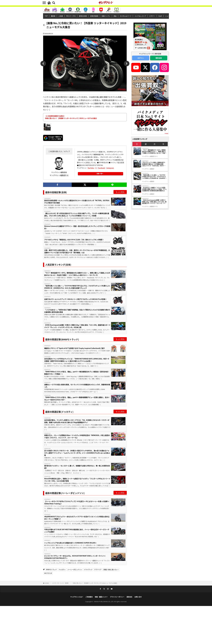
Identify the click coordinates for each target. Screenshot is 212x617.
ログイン (141, 58)
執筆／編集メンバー (101, 597)
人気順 (61, 16)
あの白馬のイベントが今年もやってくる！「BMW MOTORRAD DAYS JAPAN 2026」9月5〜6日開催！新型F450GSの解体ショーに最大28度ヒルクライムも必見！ (76, 360)
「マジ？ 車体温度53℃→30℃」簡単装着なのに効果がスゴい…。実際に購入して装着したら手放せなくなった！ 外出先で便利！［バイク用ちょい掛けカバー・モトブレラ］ (77, 274)
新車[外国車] (94, 16)
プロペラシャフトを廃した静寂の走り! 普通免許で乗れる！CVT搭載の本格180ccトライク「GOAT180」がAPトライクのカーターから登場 (154, 164)
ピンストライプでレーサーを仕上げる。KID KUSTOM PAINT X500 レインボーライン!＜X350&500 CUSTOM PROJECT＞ (75, 557)
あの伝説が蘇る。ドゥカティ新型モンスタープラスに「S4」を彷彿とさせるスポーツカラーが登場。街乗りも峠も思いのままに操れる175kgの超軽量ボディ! (76, 421)
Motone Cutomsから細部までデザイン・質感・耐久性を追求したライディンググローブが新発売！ (77, 227)
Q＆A (160, 16)
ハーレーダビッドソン (75, 569)
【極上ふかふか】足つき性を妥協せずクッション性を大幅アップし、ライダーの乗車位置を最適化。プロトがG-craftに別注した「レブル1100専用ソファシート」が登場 (76, 214)
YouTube (91, 168)
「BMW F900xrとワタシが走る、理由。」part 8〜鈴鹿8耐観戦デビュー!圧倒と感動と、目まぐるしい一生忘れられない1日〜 (77, 398)
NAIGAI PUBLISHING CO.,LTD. (104, 601)
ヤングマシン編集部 (148, 169)
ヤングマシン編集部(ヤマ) (150, 206)
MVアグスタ (48, 573)
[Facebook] (57, 185)
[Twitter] (85, 185)
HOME (47, 583)
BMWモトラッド (51, 569)
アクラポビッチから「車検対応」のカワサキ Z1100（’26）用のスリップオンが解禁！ (74, 239)
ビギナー (152, 16)
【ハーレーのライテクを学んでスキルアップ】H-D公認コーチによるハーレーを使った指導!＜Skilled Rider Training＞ (76, 502)
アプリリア (97, 569)
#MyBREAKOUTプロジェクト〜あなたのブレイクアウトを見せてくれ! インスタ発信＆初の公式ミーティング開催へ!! (76, 517)
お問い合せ (138, 597)
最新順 (53, 16)
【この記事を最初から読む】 (71, 117)
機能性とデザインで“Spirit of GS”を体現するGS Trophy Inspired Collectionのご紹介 (74, 348)
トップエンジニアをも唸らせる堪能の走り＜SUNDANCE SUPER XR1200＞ (70, 543)
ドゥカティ (62, 569)
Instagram (110, 168)
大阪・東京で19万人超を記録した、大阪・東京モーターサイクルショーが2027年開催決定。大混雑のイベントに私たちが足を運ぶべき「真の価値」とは (77, 251)
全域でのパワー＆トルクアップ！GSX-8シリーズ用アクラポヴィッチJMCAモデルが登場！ (75, 299)
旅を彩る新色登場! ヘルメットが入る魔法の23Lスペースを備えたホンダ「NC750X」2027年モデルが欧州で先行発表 (76, 201)
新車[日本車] (83, 16)
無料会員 (159, 58)
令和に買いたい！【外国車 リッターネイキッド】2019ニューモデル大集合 (95, 583)
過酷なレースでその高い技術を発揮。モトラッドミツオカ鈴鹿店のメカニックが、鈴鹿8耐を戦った (77, 385)
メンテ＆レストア (140, 16)
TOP (46, 16)
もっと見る (120, 192)
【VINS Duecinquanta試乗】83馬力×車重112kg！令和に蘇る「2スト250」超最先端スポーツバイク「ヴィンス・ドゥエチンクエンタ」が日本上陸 (77, 326)
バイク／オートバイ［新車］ (60, 583)
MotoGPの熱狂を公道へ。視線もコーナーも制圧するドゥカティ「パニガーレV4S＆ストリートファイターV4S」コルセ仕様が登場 (77, 479)
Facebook (101, 168)
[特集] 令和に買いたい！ (111, 569)
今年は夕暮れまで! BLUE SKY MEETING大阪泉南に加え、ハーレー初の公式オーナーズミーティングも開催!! (76, 530)
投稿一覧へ (100, 173)
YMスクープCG (71, 16)
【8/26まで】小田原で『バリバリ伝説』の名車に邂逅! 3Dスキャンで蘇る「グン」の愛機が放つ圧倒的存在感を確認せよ (154, 189)
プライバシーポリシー (117, 597)
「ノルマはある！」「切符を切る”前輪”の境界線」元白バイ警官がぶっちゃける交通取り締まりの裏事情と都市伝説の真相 (77, 311)
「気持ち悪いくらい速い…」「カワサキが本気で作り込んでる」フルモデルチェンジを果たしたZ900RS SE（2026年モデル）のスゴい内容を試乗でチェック (77, 287)
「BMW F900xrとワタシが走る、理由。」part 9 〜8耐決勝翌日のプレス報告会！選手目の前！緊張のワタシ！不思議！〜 (76, 372)
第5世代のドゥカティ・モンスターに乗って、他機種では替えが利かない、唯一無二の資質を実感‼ (77, 467)
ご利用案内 (89, 597)
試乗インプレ (106, 16)
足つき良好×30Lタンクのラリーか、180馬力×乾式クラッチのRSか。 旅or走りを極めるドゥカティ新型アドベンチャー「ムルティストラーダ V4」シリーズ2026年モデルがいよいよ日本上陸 (77, 452)
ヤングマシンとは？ (76, 597)
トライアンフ (88, 569)
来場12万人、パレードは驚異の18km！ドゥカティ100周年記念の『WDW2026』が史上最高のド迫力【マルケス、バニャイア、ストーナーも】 (77, 436)
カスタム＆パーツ (125, 16)
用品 (115, 16)
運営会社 (129, 597)
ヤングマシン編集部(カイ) (150, 156)
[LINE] (112, 185)
